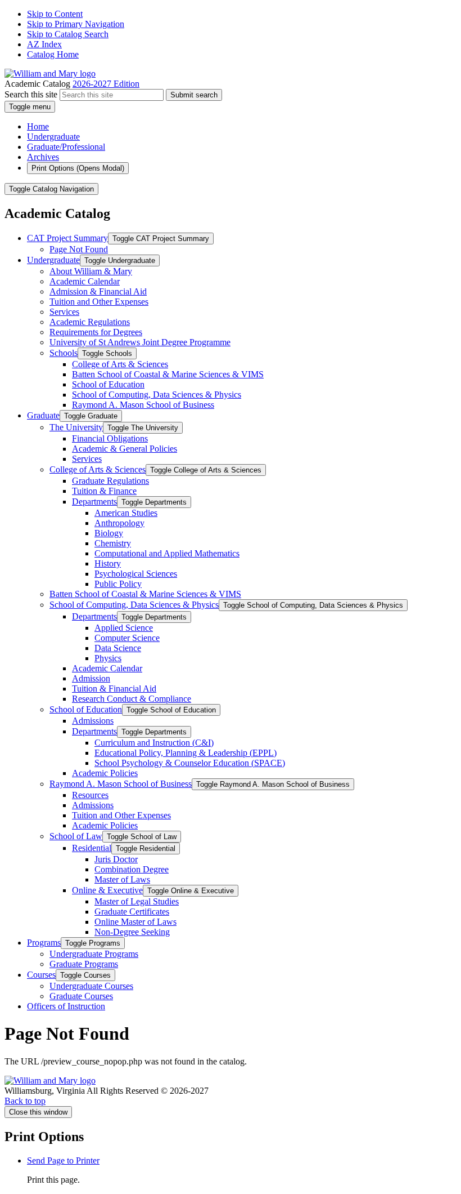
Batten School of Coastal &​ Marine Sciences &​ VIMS (168, 374)
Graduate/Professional (66, 147)
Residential (91, 848)
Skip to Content (55, 14)
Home (38, 126)
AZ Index (44, 44)
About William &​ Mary (90, 271)
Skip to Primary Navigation (75, 24)
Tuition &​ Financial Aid (114, 688)
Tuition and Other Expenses (98, 301)
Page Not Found (78, 249)
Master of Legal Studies (136, 901)
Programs (44, 942)
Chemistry (112, 543)
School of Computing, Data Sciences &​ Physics (156, 394)
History (107, 563)
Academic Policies (105, 773)
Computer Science (127, 638)
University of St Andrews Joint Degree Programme (140, 342)
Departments (94, 501)
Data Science (117, 648)
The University (76, 427)
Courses (41, 974)
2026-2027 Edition (106, 83)
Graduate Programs (83, 964)
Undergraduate (53, 136)
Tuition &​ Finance (104, 491)
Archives (43, 157)
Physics (107, 658)
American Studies (125, 513)
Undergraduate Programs (93, 954)
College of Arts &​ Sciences (120, 364)
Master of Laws (122, 879)
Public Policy (118, 584)
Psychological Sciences (135, 573)
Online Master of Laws (135, 921)
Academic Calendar (84, 281)
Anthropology (119, 523)
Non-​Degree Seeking (132, 932)
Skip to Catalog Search (68, 34)
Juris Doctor (116, 859)
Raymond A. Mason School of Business (143, 404)
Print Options (77, 168)
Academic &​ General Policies (124, 448)
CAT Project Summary (67, 238)
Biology (108, 533)
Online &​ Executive (107, 890)
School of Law (75, 836)
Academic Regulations (89, 322)
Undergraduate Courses (91, 986)
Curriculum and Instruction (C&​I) (154, 742)
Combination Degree (131, 869)
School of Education (108, 384)
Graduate (43, 415)
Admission (91, 678)
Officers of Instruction (66, 1006)
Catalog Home (53, 54)
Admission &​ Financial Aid (98, 291)
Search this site (30, 94)
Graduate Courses (81, 996)
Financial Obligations (110, 438)
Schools (63, 353)
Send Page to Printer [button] (63, 1160)
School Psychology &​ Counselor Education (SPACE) (189, 763)
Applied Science (123, 627)
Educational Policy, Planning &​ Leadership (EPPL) (185, 753)
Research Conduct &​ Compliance (131, 698)
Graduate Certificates (131, 911)
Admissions (93, 720)
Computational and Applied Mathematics (166, 553)
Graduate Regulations (110, 480)
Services (64, 312)
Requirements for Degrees (95, 332)
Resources (90, 795)
